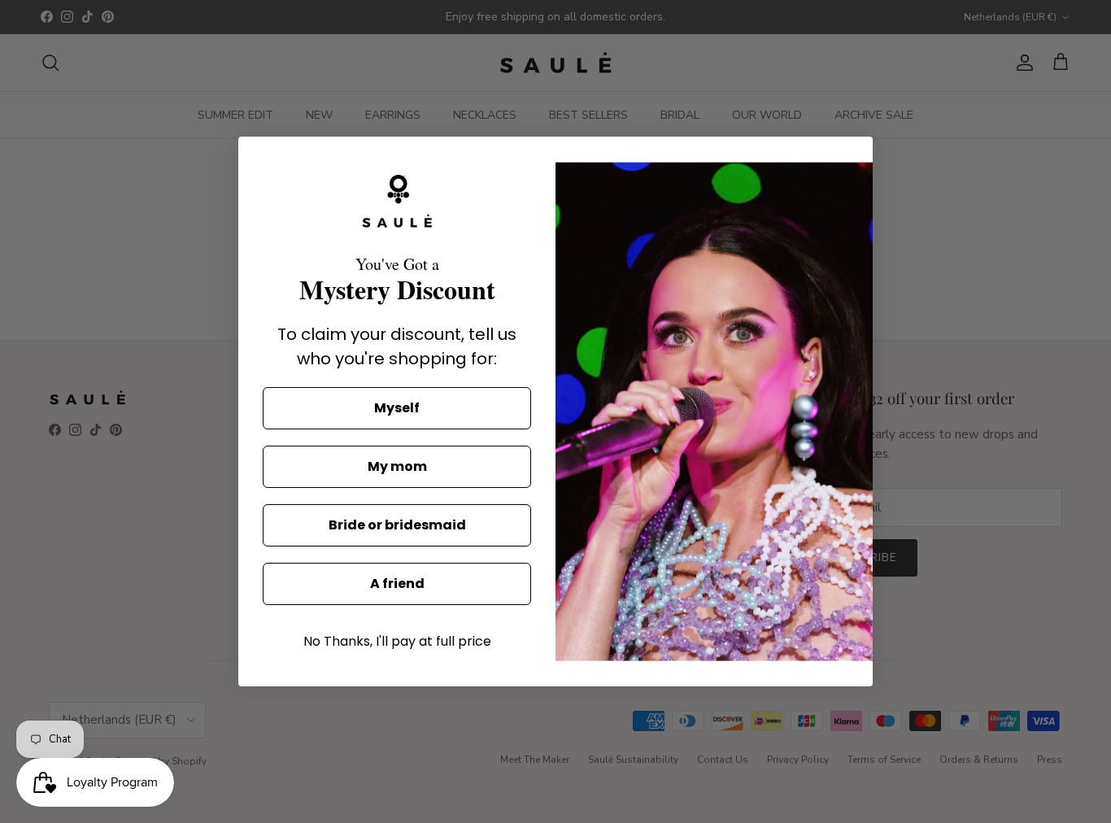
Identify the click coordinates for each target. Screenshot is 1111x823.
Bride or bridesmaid (397, 525)
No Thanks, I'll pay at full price (397, 641)
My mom (397, 466)
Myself (397, 407)
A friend (397, 583)
